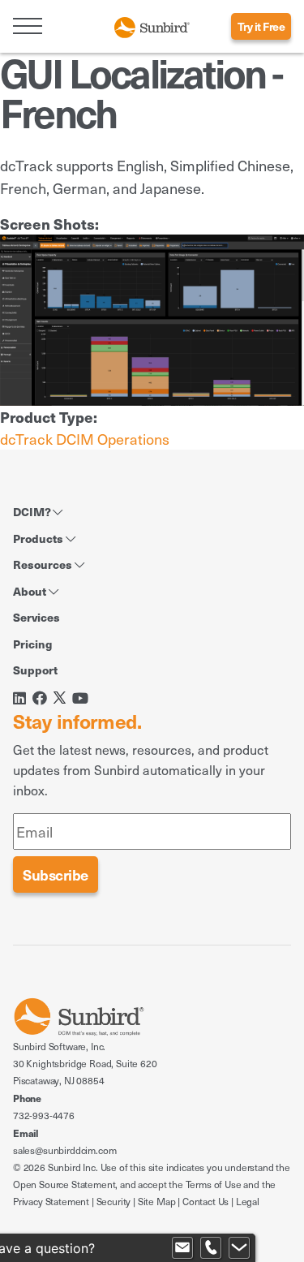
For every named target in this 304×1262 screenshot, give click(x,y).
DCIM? (33, 511)
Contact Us (205, 1201)
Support (35, 669)
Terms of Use (214, 1184)
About (31, 591)
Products (39, 538)
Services (36, 617)
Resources (44, 564)
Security (113, 1201)
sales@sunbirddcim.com (64, 1150)
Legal (247, 1201)
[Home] (152, 26)
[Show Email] (182, 1248)
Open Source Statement (64, 1184)
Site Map (157, 1201)
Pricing (32, 643)
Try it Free (261, 26)
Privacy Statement (51, 1201)
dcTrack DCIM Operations (84, 439)
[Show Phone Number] (210, 1248)
